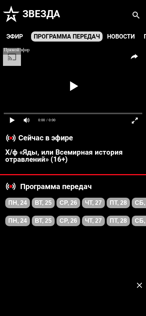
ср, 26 (68, 203)
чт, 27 (93, 203)
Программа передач (67, 36)
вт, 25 (43, 203)
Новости (121, 36)
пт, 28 (118, 203)
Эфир (14, 36)
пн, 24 (17, 203)
